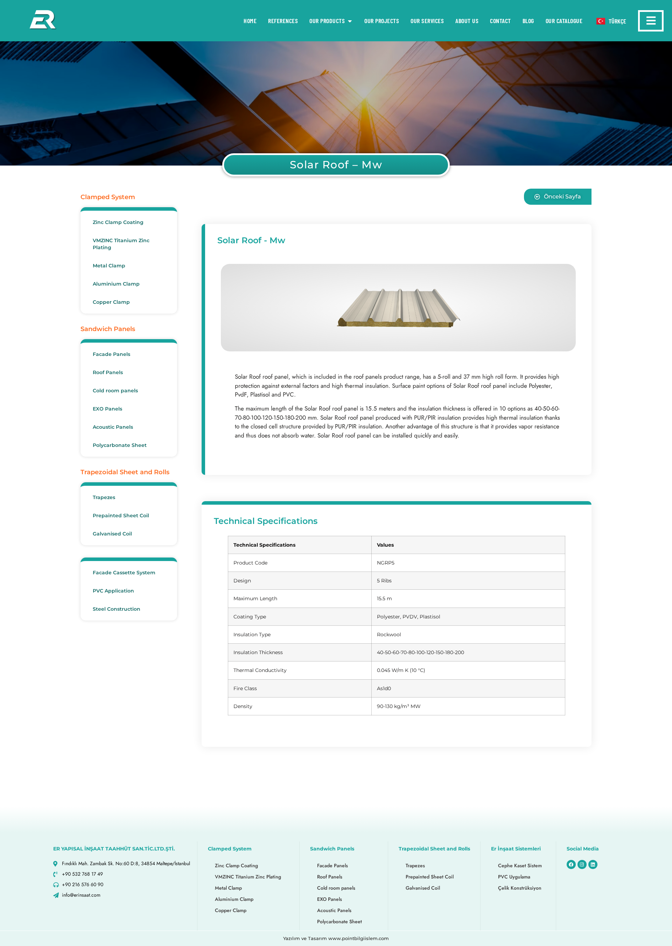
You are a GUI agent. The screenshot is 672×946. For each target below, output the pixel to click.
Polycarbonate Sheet (120, 445)
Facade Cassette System (124, 572)
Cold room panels (115, 390)
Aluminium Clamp (116, 284)
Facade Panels (111, 354)
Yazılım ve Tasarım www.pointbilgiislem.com (336, 938)
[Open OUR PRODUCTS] (349, 21)
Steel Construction (116, 609)
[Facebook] (571, 864)
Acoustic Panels (113, 427)
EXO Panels (107, 409)
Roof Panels (108, 372)
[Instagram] (582, 864)
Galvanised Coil (112, 534)
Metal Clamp (109, 265)
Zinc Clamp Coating (118, 222)
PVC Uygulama (514, 876)
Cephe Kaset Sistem (520, 865)
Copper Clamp (111, 302)
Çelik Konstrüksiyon (519, 887)
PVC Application (113, 591)
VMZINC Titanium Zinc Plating (121, 244)
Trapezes (104, 497)
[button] (558, 197)
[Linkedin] (592, 864)
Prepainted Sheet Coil (121, 515)
